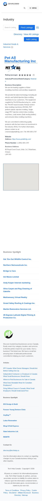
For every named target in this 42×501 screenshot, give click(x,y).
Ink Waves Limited (11, 277)
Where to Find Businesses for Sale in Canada (19, 379)
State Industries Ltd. (10, 431)
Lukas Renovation (10, 420)
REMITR (6, 437)
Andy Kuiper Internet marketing (16, 283)
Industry (8, 19)
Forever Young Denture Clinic (14, 410)
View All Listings (31, 34)
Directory (18, 34)
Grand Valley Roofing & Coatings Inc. (19, 303)
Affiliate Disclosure (24, 493)
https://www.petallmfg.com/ (21, 139)
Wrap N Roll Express (11, 426)
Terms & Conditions (12, 490)
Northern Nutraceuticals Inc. (15, 265)
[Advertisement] (21, 221)
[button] (24, 8)
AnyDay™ (7, 415)
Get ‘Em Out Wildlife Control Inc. (17, 259)
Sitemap (25, 495)
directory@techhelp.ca (11, 450)
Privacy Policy (25, 490)
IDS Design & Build (10, 404)
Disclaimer (13, 493)
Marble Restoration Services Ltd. (17, 309)
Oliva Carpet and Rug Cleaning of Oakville (17, 290)
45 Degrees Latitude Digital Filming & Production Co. (19, 316)
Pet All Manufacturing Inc (20, 59)
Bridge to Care (9, 271)
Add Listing (31, 39)
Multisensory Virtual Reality (15, 297)
